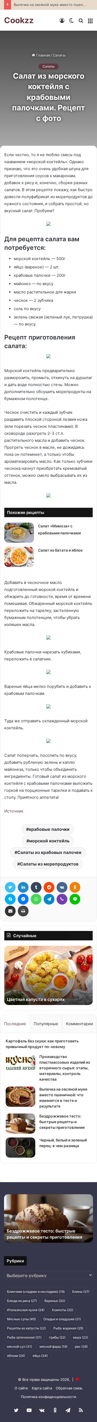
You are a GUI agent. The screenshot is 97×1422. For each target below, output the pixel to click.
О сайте (21, 1388)
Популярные (46, 1023)
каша (80, 1337)
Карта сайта (42, 1388)
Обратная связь (69, 1388)
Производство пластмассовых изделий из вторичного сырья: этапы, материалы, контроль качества (64, 1067)
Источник (13, 811)
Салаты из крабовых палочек (49, 852)
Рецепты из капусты (26, 1328)
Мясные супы (21, 1319)
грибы (57, 1337)
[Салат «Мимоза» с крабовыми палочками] (19, 533)
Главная (42, 55)
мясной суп (19, 1346)
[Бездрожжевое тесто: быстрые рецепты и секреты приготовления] (20, 1123)
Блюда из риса (22, 1301)
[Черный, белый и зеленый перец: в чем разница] (20, 1147)
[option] (48, 975)
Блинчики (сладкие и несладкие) (36, 1292)
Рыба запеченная (24, 1337)
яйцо (40, 1356)
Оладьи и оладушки (62, 1319)
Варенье (54, 1301)
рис (81, 1346)
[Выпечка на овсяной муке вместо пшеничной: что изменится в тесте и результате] (20, 1097)
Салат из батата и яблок (60, 550)
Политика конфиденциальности (48, 1397)
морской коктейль (49, 840)
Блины (80, 1292)
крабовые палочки (49, 829)
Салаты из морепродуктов (49, 864)
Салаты (59, 55)
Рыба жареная (68, 1328)
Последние (15, 1023)
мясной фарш (53, 1346)
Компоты (62, 1310)
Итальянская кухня (25, 1310)
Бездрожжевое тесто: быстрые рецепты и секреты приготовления (62, 1122)
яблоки (16, 1356)
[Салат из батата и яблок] (19, 557)
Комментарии (79, 1023)
